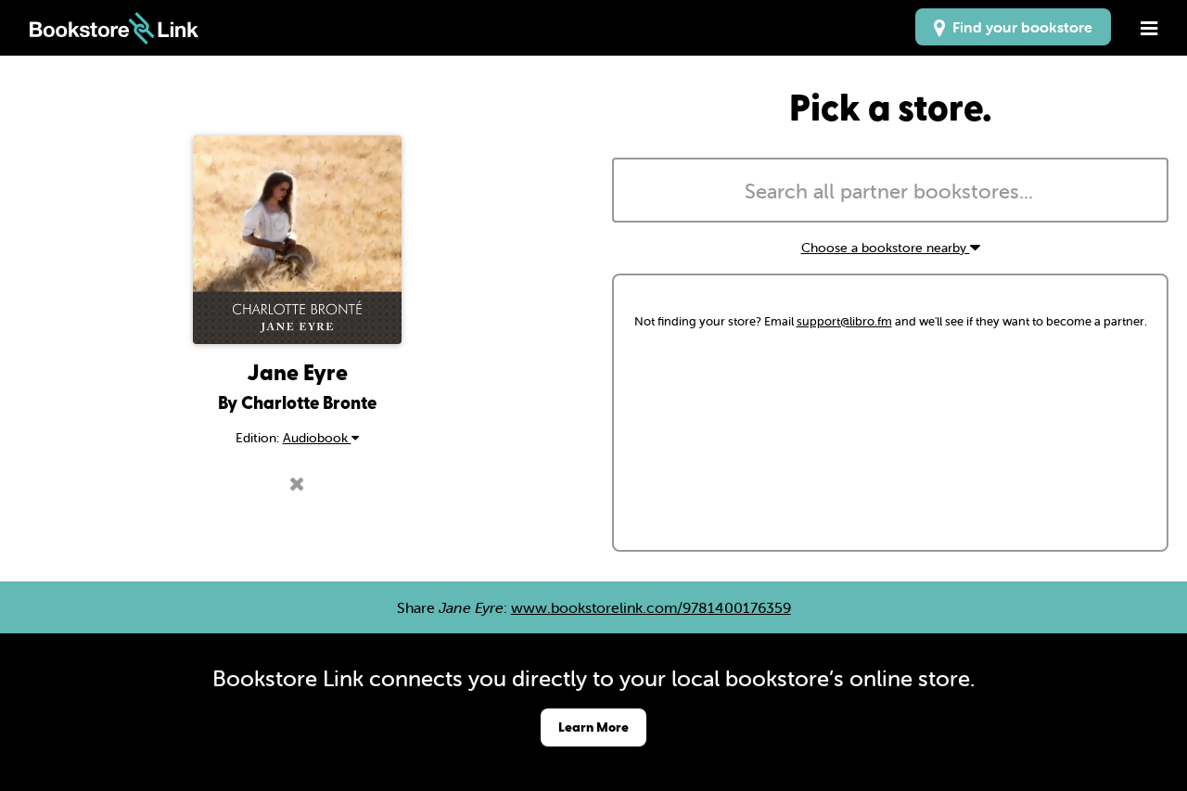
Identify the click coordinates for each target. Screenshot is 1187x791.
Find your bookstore (1018, 27)
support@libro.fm (844, 321)
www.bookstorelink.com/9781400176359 (651, 607)
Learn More (593, 726)
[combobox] (890, 190)
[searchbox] (890, 192)
